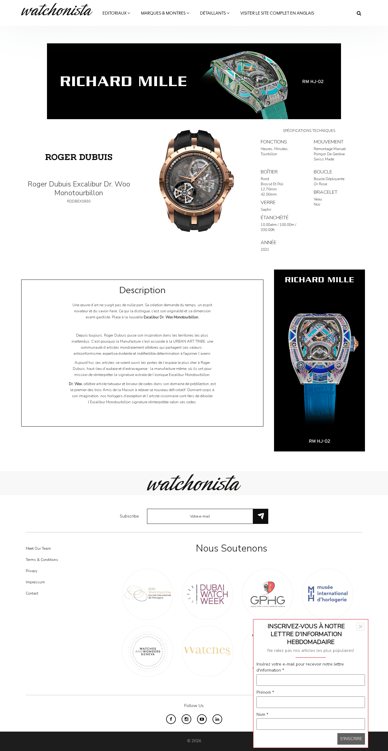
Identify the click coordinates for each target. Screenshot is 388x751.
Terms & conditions (42, 559)
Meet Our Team (38, 548)
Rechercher (359, 13)
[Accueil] (59, 9)
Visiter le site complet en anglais (277, 13)
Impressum (35, 582)
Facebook (171, 719)
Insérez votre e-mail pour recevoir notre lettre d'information (300, 667)
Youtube (202, 719)
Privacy (31, 570)
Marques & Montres (163, 13)
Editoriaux (114, 13)
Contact (32, 593)
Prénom (265, 692)
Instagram (186, 719)
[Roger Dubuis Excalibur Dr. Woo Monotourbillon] (194, 181)
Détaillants (213, 13)
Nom (262, 714)
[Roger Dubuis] (78, 156)
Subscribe (129, 516)
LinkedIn (217, 719)
